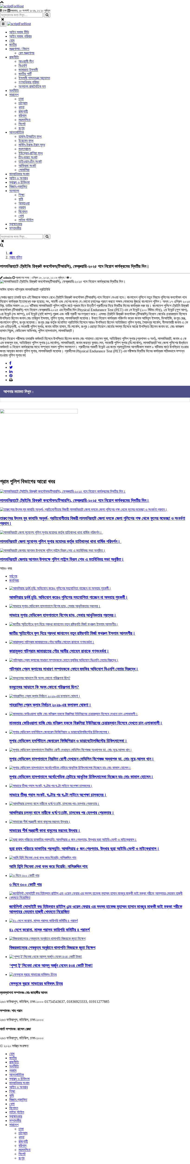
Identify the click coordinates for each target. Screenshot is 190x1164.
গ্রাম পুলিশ (15, 257)
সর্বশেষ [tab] (13, 576)
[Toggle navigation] (3, 24)
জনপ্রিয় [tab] (14, 580)
